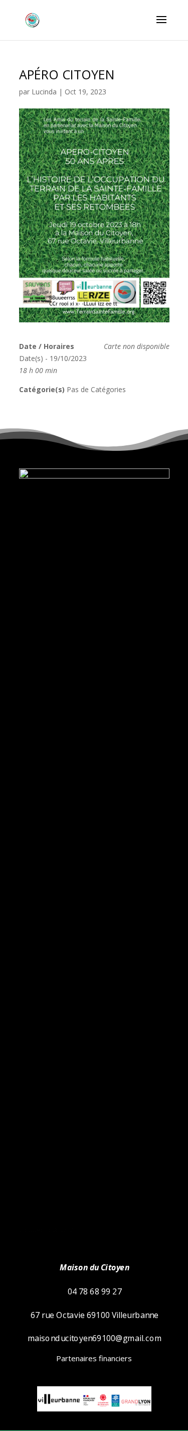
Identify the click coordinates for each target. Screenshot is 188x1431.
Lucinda (44, 91)
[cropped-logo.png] (94, 476)
